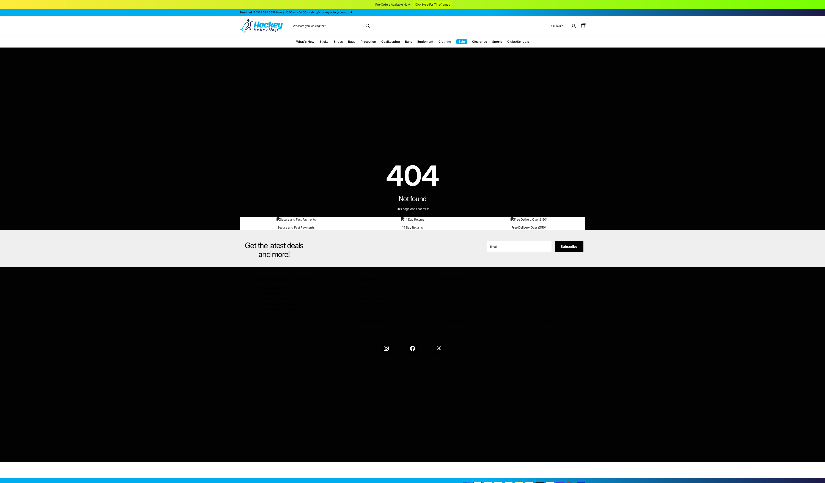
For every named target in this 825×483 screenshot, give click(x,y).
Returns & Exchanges (456, 299)
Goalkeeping (390, 41)
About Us (369, 288)
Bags (351, 41)
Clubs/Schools (518, 41)
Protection (368, 41)
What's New (305, 41)
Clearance (479, 41)
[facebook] (412, 348)
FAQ (543, 299)
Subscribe (569, 246)
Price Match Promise (369, 331)
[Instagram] (386, 348)
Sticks (323, 41)
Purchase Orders (456, 310)
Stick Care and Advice (543, 320)
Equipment (425, 41)
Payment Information (369, 299)
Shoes (338, 41)
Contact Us (543, 288)
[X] (439, 348)
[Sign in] (573, 26)
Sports (497, 41)
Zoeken (368, 26)
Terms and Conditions (369, 320)
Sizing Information (543, 310)
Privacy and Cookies (369, 310)
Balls (408, 41)
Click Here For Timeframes (432, 4)
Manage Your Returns (456, 320)
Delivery (456, 288)
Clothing (444, 41)
